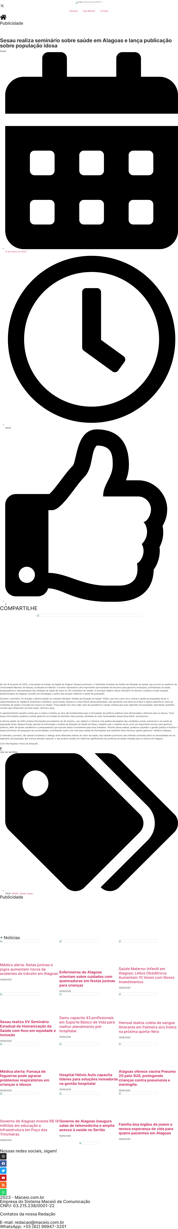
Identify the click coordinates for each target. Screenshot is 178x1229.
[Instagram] (3, 1156)
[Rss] (3, 1185)
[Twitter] (3, 1170)
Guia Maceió (89, 11)
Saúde (3, 51)
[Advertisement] (52, 31)
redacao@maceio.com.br (39, 1222)
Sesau (30, 893)
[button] (2, 6)
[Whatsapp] (3, 1192)
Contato (104, 11)
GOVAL (15, 893)
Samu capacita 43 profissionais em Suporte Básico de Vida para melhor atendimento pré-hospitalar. (87, 1024)
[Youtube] (3, 1178)
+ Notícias (10, 937)
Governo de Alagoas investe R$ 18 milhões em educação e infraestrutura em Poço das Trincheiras (29, 1127)
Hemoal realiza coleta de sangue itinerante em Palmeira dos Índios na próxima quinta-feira (148, 1027)
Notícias (74, 11)
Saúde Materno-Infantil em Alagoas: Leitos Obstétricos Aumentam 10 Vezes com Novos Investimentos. (146, 975)
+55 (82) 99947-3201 (44, 1226)
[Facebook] (3, 1163)
